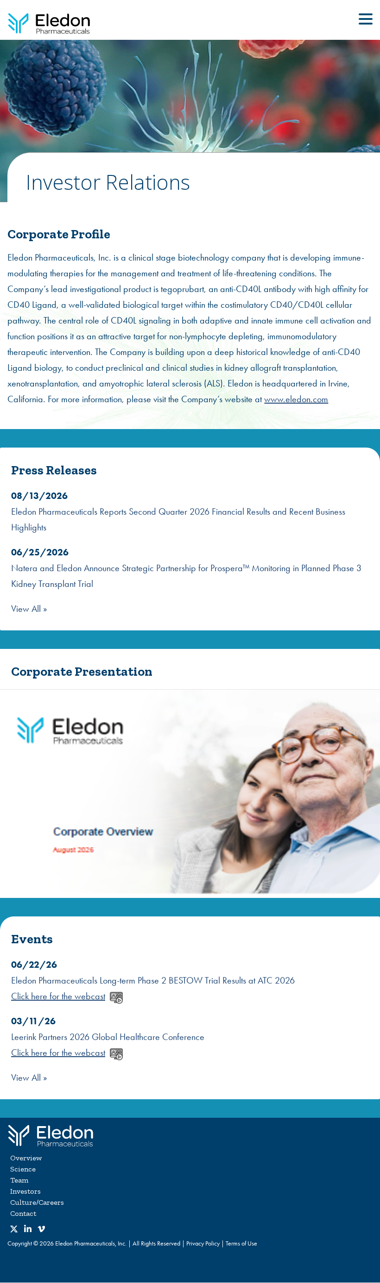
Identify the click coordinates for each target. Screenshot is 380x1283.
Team (19, 1180)
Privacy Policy (203, 1243)
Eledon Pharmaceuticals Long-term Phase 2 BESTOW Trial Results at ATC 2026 (153, 980)
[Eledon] (50, 1135)
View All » (29, 608)
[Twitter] (13, 1230)
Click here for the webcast (58, 996)
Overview (26, 1157)
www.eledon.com (296, 399)
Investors (25, 1191)
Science (23, 1169)
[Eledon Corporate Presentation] (190, 794)
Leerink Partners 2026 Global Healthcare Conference (107, 1036)
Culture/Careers (37, 1202)
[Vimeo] (41, 1230)
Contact (23, 1213)
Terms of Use (241, 1243)
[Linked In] (28, 1230)
